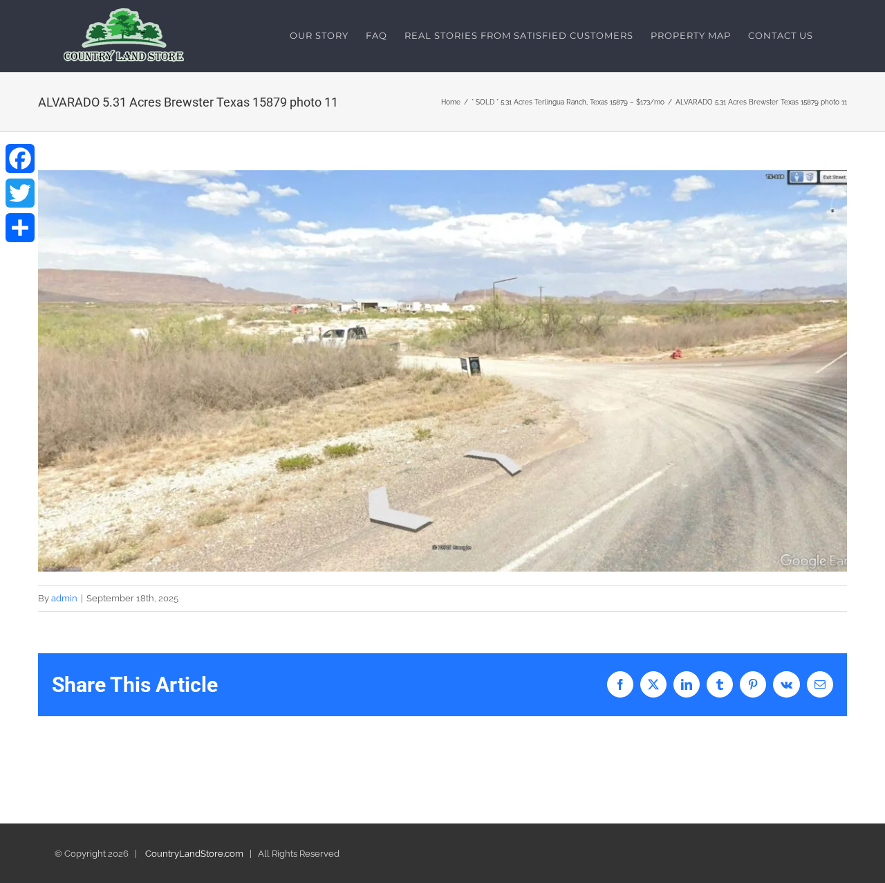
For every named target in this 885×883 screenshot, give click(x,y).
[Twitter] (20, 193)
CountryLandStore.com (194, 853)
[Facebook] (20, 158)
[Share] (20, 227)
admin (64, 598)
